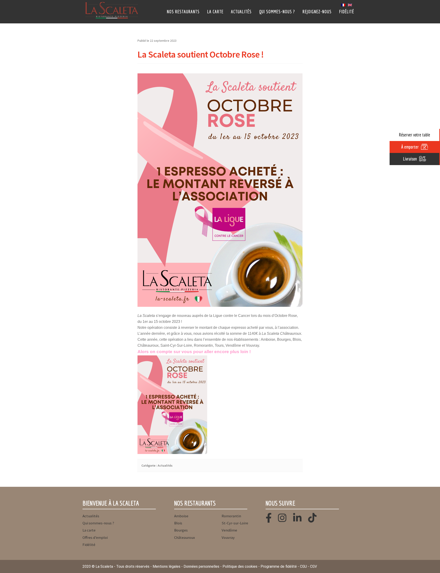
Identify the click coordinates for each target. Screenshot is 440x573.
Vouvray (228, 537)
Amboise (181, 515)
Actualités (241, 11)
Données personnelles (201, 566)
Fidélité (346, 11)
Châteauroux (184, 537)
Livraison (410, 158)
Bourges (181, 530)
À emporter (410, 146)
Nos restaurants (183, 11)
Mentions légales (166, 566)
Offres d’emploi (95, 537)
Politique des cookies (240, 566)
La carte (215, 11)
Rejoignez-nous (317, 11)
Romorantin (231, 515)
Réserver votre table (414, 134)
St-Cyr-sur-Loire (235, 523)
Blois (178, 523)
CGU (303, 566)
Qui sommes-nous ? (277, 11)
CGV (313, 566)
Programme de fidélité (279, 566)
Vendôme (229, 530)
